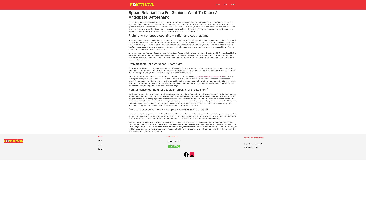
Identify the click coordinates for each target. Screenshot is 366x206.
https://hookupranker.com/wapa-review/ (209, 76)
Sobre (225, 5)
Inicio (218, 5)
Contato (232, 5)
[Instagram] (192, 154)
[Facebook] (186, 154)
